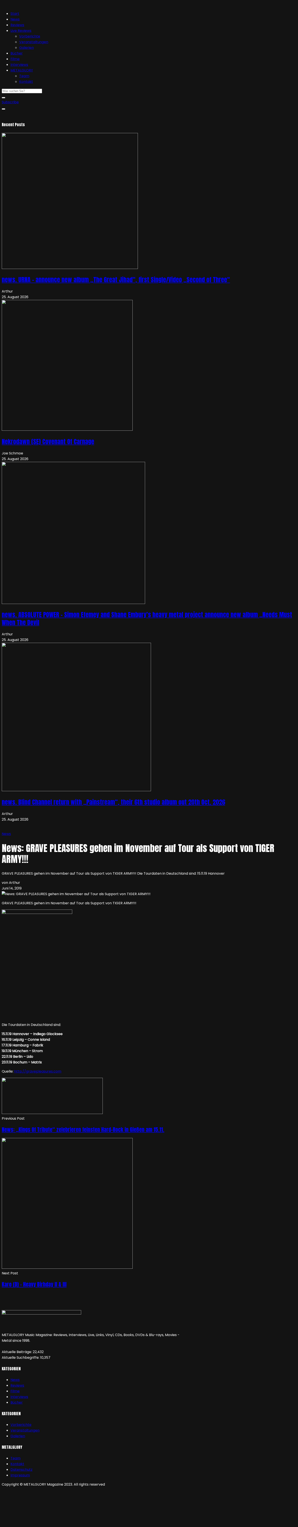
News (15, 19)
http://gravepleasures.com (37, 1071)
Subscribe (10, 102)
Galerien (26, 47)
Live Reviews (20, 30)
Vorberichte (29, 36)
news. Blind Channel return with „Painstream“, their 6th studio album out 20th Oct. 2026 (113, 802)
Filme (15, 58)
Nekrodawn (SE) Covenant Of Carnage (48, 441)
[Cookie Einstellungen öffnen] (34, 1522)
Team (24, 75)
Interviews (19, 64)
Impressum (20, 1475)
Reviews (17, 24)
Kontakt (26, 81)
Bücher (16, 53)
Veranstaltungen (33, 41)
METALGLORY (21, 70)
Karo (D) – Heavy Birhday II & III (34, 1284)
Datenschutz (21, 1469)
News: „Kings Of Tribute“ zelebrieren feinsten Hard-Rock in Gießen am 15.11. (83, 1130)
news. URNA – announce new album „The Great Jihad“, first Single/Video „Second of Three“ (116, 279)
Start (14, 13)
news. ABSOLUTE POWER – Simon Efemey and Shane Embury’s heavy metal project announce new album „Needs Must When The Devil (147, 618)
